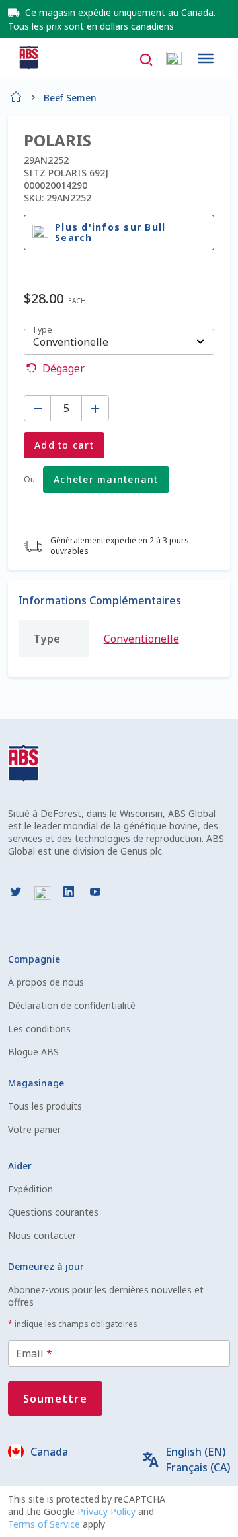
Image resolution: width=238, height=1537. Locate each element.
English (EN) (195, 1451)
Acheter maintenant (106, 479)
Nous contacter (42, 1235)
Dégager (63, 368)
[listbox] (119, 342)
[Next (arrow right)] (215, 768)
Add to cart (64, 445)
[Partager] (194, 14)
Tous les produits (45, 1106)
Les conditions (39, 1028)
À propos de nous (46, 982)
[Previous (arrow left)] (23, 768)
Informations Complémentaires (100, 600)
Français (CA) (197, 1467)
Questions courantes (53, 1212)
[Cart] (174, 58)
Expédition (30, 1189)
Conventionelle (141, 638)
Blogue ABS (33, 1051)
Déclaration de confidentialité (72, 1005)
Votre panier (34, 1129)
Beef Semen (70, 97)
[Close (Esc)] (223, 14)
